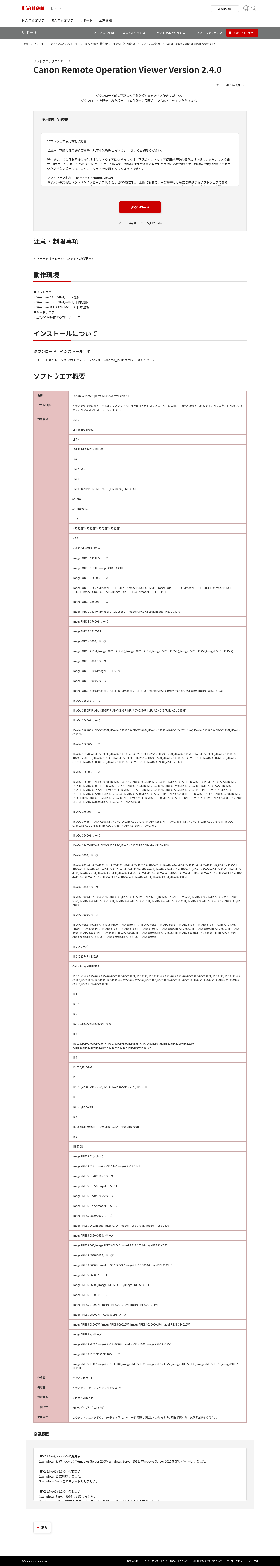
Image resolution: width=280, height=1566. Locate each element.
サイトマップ (151, 1561)
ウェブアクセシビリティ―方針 (242, 1561)
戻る (44, 1527)
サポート (39, 43)
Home (25, 43)
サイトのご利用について (175, 1561)
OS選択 (131, 43)
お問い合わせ (133, 1561)
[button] (33, 20)
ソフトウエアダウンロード (64, 43)
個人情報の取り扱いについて (207, 1561)
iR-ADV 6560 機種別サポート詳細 (103, 43)
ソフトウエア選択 (151, 43)
